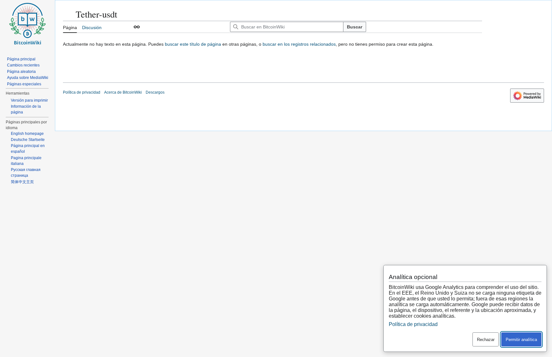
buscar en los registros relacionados (299, 44)
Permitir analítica (521, 339)
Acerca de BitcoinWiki (123, 92)
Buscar (354, 26)
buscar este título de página (193, 44)
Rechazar (485, 339)
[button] (136, 27)
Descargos (155, 92)
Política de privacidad (81, 92)
